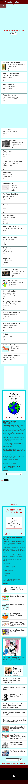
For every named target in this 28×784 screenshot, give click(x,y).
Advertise (12, 766)
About (2, 766)
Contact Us (6, 766)
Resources (17, 766)
